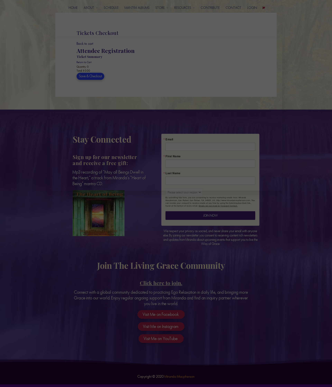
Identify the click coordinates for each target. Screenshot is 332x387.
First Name (190, 58)
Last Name (190, 75)
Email (187, 92)
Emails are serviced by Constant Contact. (223, 127)
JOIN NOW (218, 137)
